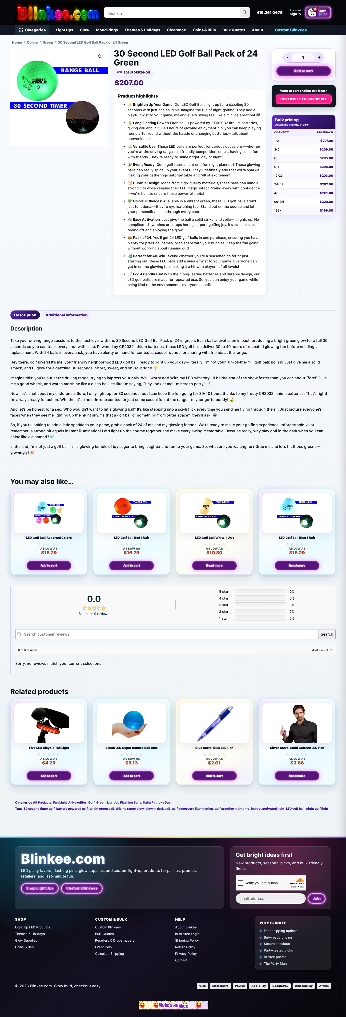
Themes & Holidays (142, 30)
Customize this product (303, 99)
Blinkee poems (275, 957)
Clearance (176, 30)
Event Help (103, 947)
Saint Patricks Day (157, 802)
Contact (181, 960)
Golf (91, 802)
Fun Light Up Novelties (70, 802)
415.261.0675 (270, 12)
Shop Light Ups (40, 888)
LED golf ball (295, 808)
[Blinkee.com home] (57, 12)
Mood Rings (107, 30)
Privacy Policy (186, 954)
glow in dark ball (157, 808)
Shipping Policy (187, 940)
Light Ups (64, 30)
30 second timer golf (39, 808)
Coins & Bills (204, 30)
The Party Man (275, 964)
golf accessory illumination (192, 808)
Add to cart (303, 71)
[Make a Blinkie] (173, 1005)
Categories (35, 30)
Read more (214, 565)
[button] (100, 56)
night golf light (317, 808)
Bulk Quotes (233, 30)
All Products (42, 802)
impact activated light (267, 808)
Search (327, 634)
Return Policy (185, 947)
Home (17, 42)
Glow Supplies (26, 940)
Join (317, 898)
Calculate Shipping (109, 954)
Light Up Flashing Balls (124, 802)
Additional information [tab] (67, 315)
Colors (32, 42)
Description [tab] (25, 315)
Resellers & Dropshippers (114, 940)
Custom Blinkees (291, 30)
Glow (84, 30)
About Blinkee (186, 927)
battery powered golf (72, 808)
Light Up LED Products (32, 927)
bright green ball (101, 808)
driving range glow (130, 808)
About (257, 30)
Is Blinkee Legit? (187, 934)
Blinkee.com (63, 858)
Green (48, 42)
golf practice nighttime (232, 808)
